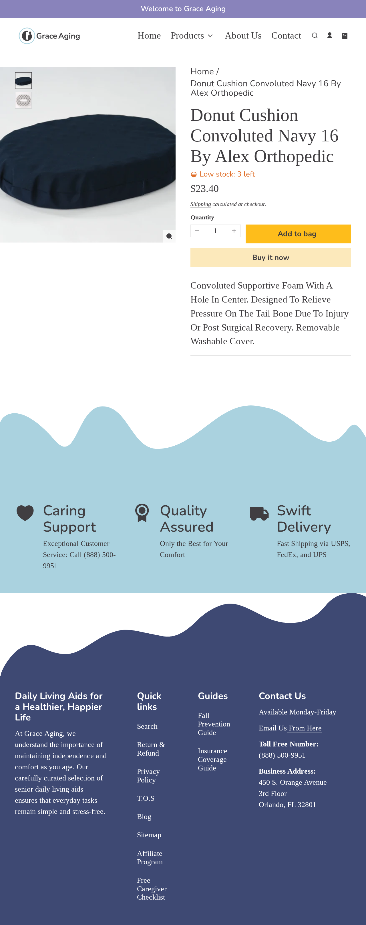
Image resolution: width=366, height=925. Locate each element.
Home (202, 72)
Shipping (200, 204)
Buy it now (270, 258)
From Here (304, 728)
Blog (144, 816)
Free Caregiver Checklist (152, 889)
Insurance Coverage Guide (212, 759)
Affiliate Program (150, 857)
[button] (315, 35)
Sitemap (149, 835)
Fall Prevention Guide (214, 724)
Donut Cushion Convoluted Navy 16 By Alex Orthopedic (265, 89)
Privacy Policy (148, 775)
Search (147, 726)
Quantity (202, 217)
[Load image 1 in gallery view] (23, 80)
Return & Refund (151, 748)
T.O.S (145, 798)
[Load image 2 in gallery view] (23, 100)
